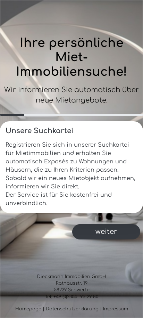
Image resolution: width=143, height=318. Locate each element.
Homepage (28, 309)
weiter (106, 232)
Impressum (115, 309)
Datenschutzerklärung (72, 309)
